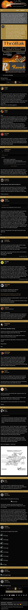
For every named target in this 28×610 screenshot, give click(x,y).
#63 (26, 130)
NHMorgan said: (4, 205)
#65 (26, 176)
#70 (26, 305)
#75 (26, 407)
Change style (9, 602)
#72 (26, 349)
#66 (26, 197)
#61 (26, 85)
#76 (26, 477)
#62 (26, 108)
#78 (26, 523)
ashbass (3, 79)
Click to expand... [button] (14, 166)
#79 (26, 567)
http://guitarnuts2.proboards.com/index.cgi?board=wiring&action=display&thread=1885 (11, 294)
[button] (1, 10)
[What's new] (26, 10)
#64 (26, 147)
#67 (26, 237)
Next (20, 82)
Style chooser (3, 602)
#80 (26, 578)
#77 (26, 491)
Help (15, 604)
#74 (26, 385)
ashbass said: (4, 155)
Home (18, 604)
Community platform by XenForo (12, 607)
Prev (8, 82)
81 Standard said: (4, 415)
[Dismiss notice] (26, 14)
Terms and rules (4, 604)
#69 (26, 282)
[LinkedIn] (12, 595)
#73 (26, 368)
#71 (26, 321)
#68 (26, 259)
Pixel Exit (6, 608)
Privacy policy (10, 604)
